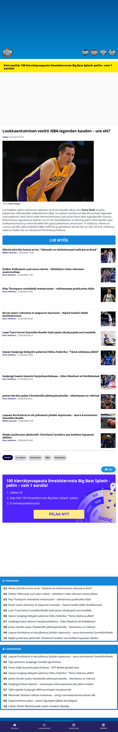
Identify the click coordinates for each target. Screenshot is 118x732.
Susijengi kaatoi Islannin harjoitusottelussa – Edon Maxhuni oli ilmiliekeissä (50, 376)
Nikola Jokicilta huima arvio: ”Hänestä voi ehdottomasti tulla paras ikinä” (49, 249)
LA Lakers (20, 457)
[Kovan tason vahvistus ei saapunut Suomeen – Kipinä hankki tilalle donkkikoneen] (108, 318)
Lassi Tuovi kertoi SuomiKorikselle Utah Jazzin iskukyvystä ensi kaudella (49, 332)
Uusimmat (12, 580)
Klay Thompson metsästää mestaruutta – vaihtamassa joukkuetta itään (48, 288)
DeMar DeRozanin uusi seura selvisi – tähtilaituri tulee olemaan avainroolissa (43, 270)
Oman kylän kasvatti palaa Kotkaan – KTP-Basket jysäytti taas (43, 667)
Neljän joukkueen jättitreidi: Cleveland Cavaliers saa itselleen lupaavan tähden (48, 436)
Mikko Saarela (9, 252)
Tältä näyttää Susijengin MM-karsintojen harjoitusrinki (39, 689)
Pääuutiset (60, 457)
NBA (47, 457)
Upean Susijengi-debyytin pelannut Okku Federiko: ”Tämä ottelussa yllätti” (50, 352)
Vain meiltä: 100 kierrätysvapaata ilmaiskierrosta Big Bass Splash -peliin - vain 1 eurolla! (58, 67)
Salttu (5, 137)
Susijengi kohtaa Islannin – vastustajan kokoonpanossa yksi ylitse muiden (51, 684)
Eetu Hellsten (9, 274)
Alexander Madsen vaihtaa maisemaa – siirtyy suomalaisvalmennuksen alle (51, 695)
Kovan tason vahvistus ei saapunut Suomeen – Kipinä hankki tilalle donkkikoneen (45, 314)
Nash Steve (35, 457)
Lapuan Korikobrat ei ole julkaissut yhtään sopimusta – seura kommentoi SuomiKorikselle (49, 416)
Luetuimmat (13, 648)
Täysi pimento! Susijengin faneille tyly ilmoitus (34, 662)
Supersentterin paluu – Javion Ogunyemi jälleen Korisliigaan (42, 700)
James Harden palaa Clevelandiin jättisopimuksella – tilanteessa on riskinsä (50, 395)
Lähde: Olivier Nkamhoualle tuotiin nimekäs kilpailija (38, 706)
